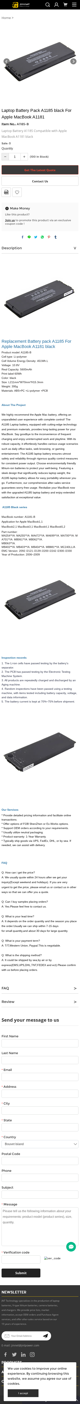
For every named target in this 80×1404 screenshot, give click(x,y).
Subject (7, 1187)
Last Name (10, 1053)
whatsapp (42, 237)
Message (9, 1204)
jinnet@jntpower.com (25, 1345)
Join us (10, 220)
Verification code (16, 1252)
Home (6, 18)
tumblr (55, 237)
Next (73, 61)
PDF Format (6, 192)
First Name (10, 1036)
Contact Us (40, 181)
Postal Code (11, 1154)
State (7, 1120)
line (29, 237)
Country (9, 1137)
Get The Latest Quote (40, 170)
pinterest (49, 237)
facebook (22, 237)
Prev (6, 61)
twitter (36, 237)
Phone (6, 1171)
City (6, 1103)
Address (9, 1087)
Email (7, 1070)
